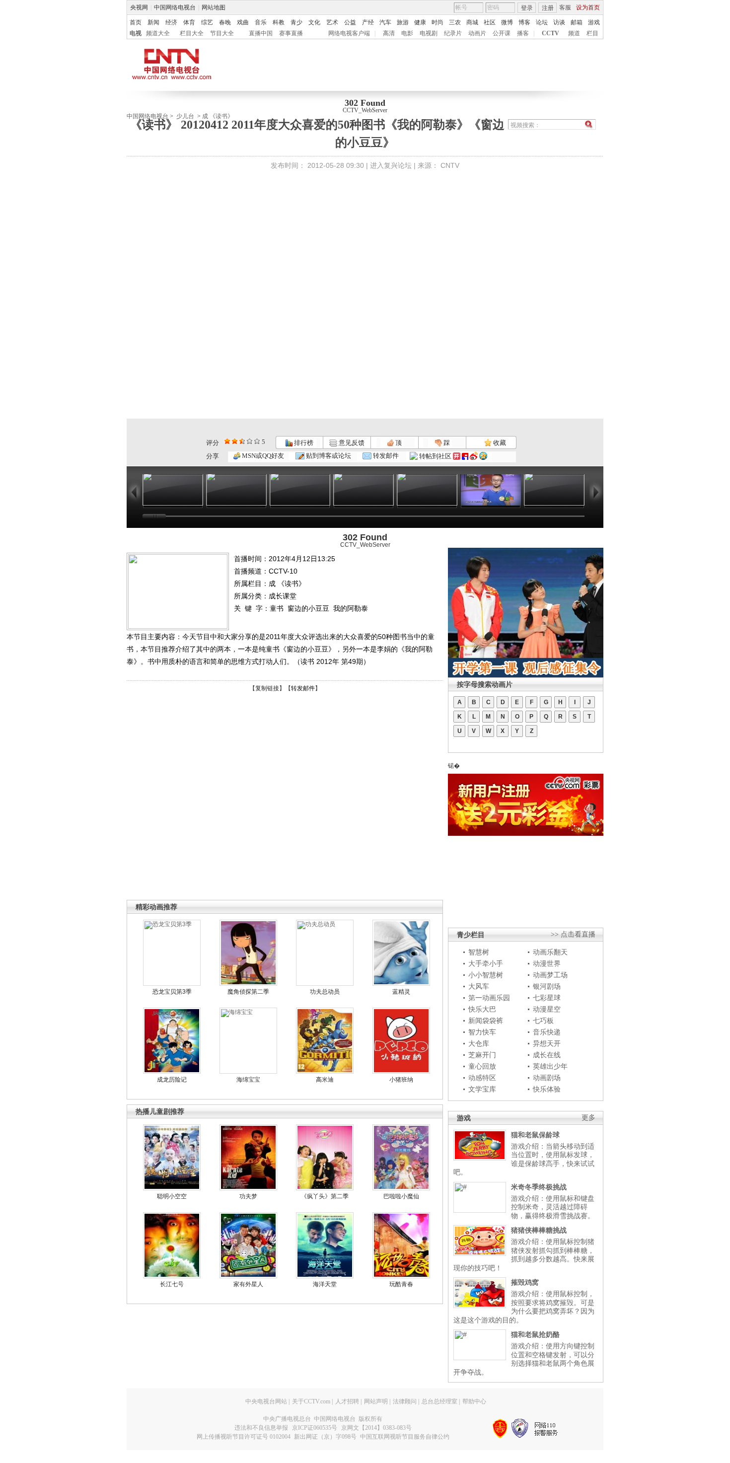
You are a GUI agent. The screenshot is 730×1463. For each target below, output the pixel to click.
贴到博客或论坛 (327, 455)
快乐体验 (547, 1089)
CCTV (550, 33)
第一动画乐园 (489, 998)
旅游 (403, 22)
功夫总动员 (325, 991)
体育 (189, 22)
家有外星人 (248, 1284)
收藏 (499, 442)
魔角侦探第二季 (248, 991)
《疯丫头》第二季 (325, 1196)
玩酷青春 (401, 1284)
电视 (136, 33)
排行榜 (302, 442)
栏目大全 (192, 33)
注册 (548, 7)
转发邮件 (385, 455)
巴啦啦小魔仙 (401, 1196)
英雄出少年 (550, 1066)
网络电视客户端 (349, 33)
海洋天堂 (325, 1284)
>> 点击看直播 (573, 934)
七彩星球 (547, 998)
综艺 (207, 22)
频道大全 (158, 33)
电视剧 (429, 33)
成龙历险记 (172, 1079)
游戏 (594, 22)
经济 (171, 22)
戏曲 (243, 22)
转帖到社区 (435, 456)
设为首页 (588, 7)
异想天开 (547, 1043)
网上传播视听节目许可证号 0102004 (244, 1436)
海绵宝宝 (248, 1079)
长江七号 (172, 1284)
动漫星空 (547, 1009)
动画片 (477, 33)
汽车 (385, 22)
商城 (472, 22)
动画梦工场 (550, 975)
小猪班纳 (401, 1079)
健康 (420, 22)
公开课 (502, 33)
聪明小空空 (172, 1196)
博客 (524, 22)
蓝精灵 (401, 991)
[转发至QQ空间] (483, 456)
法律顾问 (405, 1401)
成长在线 (547, 1055)
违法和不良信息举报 (261, 1427)
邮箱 (577, 22)
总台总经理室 (439, 1401)
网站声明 (376, 1401)
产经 (368, 22)
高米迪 (325, 1079)
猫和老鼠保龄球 (535, 1135)
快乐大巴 (482, 1009)
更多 (588, 1117)
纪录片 (453, 33)
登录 (527, 7)
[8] (249, 441)
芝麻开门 (482, 1055)
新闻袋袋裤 (485, 1020)
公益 (350, 22)
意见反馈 (350, 442)
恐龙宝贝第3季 (172, 991)
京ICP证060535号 (314, 1427)
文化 (314, 22)
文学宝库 (482, 1089)
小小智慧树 (485, 975)
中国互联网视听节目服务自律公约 (404, 1436)
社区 (490, 22)
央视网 (139, 7)
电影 (407, 33)
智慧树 (478, 952)
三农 (455, 22)
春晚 (225, 22)
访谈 (559, 22)
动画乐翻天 (550, 952)
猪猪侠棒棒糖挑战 (539, 1230)
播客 (523, 33)
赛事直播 (291, 33)
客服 (565, 7)
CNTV (449, 165)
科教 (279, 22)
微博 (507, 22)
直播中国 (261, 33)
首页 (136, 22)
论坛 (542, 22)
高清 (389, 33)
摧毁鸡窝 (525, 1282)
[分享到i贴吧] (465, 456)
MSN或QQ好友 (262, 455)
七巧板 (543, 1020)
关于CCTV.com (311, 1401)
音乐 (261, 22)
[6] (242, 441)
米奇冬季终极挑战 (539, 1187)
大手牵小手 (485, 963)
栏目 (592, 33)
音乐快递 (547, 1032)
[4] (234, 441)
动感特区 (482, 1078)
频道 (574, 33)
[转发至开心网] (456, 456)
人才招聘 (347, 1401)
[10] (257, 441)
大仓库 (478, 1043)
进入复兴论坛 (391, 165)
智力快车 (482, 1032)
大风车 (478, 986)
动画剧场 (547, 1078)
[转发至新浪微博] (474, 456)
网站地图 (213, 7)
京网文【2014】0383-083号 (376, 1427)
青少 (296, 22)
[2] (227, 441)
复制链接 (267, 688)
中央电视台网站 (266, 1401)
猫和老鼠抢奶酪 (535, 1334)
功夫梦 (248, 1196)
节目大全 (222, 33)
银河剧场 (547, 986)
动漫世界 (547, 963)
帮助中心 (474, 1401)
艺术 (332, 22)
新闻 (153, 22)
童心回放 (482, 1066)
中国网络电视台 (175, 7)
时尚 (437, 22)
